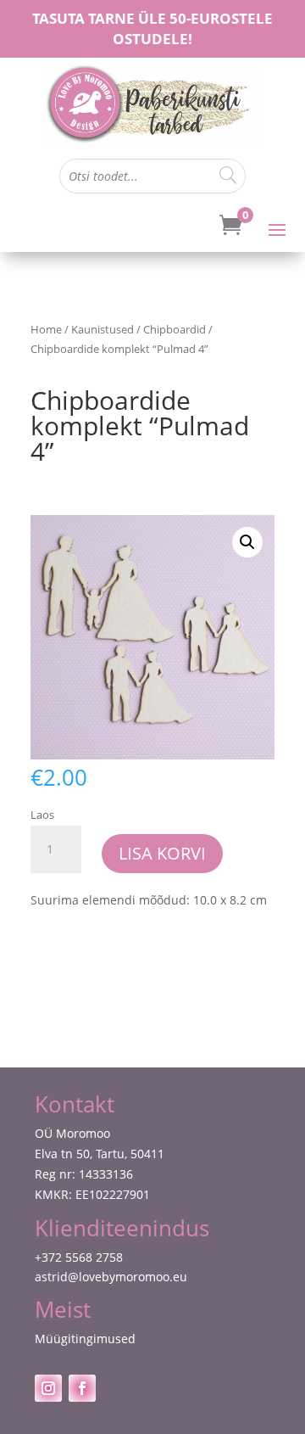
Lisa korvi (162, 853)
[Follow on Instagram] (48, 1388)
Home (46, 329)
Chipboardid (174, 329)
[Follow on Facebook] (82, 1388)
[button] (247, 542)
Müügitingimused (85, 1338)
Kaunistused (102, 329)
